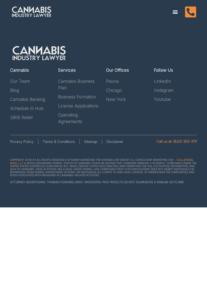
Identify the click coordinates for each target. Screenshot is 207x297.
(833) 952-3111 (185, 141)
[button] (175, 12)
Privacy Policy (22, 141)
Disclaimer (115, 141)
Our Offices (117, 70)
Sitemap (90, 141)
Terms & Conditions (59, 141)
